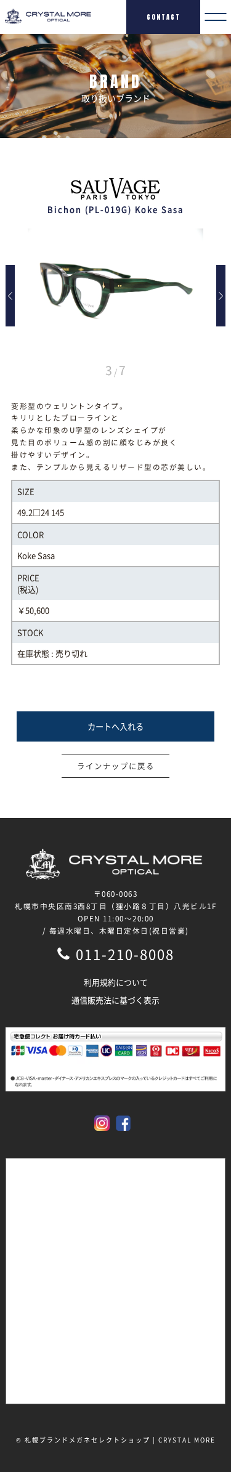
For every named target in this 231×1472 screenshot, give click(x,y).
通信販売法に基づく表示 (115, 1000)
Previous (10, 295)
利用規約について (116, 982)
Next (220, 295)
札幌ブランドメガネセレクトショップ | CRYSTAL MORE (120, 1439)
